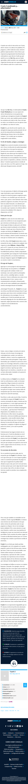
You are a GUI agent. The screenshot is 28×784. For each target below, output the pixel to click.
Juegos (2, 27)
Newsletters (10, 737)
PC (19, 674)
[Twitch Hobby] (10, 726)
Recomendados (7, 735)
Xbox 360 (15, 674)
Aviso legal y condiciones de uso (13, 745)
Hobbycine (11, 733)
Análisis (6, 710)
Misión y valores (19, 751)
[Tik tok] (13, 726)
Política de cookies (9, 749)
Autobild (6, 764)
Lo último (15, 735)
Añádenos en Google (7, 32)
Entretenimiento (19, 733)
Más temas (18, 737)
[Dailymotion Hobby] (17, 726)
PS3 (11, 674)
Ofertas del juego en (4, 701)
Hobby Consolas (18, 766)
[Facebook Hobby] (6, 726)
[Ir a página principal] (10, 2)
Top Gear (14, 768)
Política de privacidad (13, 747)
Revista (22, 735)
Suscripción (7, 753)
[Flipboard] (20, 726)
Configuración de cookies (17, 753)
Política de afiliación (8, 751)
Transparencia (19, 749)
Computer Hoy (8, 766)
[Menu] (2, 2)
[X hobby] (8, 726)
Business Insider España (16, 764)
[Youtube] (22, 726)
